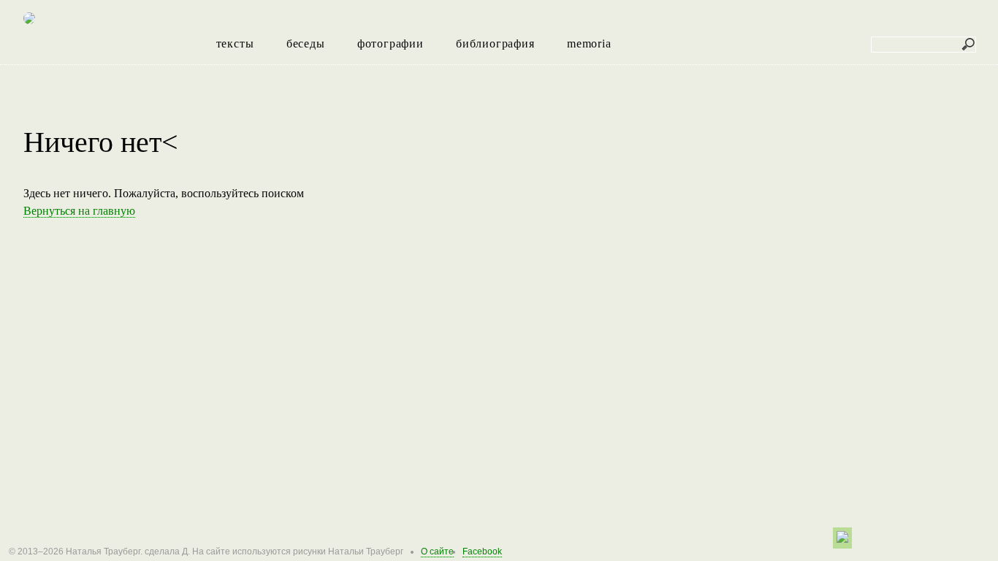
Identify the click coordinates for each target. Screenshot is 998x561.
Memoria (589, 43)
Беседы (305, 43)
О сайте (437, 551)
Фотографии (390, 43)
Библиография (495, 43)
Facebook (482, 551)
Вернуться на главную (79, 211)
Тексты (235, 43)
